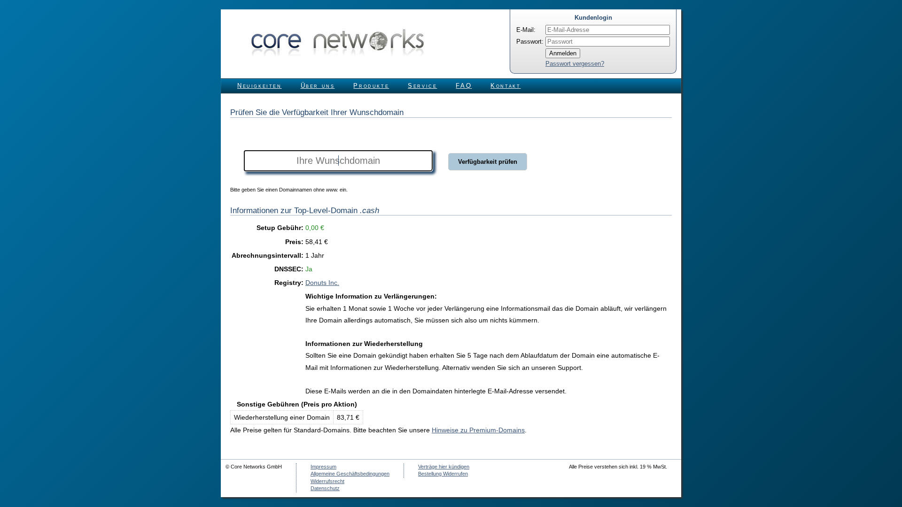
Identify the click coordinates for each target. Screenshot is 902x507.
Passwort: (530, 41)
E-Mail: (526, 29)
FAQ (464, 85)
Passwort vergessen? (574, 63)
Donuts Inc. (322, 282)
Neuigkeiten (259, 85)
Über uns (318, 85)
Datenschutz (325, 488)
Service (422, 85)
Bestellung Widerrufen (443, 473)
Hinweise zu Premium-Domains (478, 430)
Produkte (371, 85)
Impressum (323, 466)
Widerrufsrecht (327, 481)
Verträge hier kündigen (443, 466)
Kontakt (505, 85)
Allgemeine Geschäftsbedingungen (350, 473)
